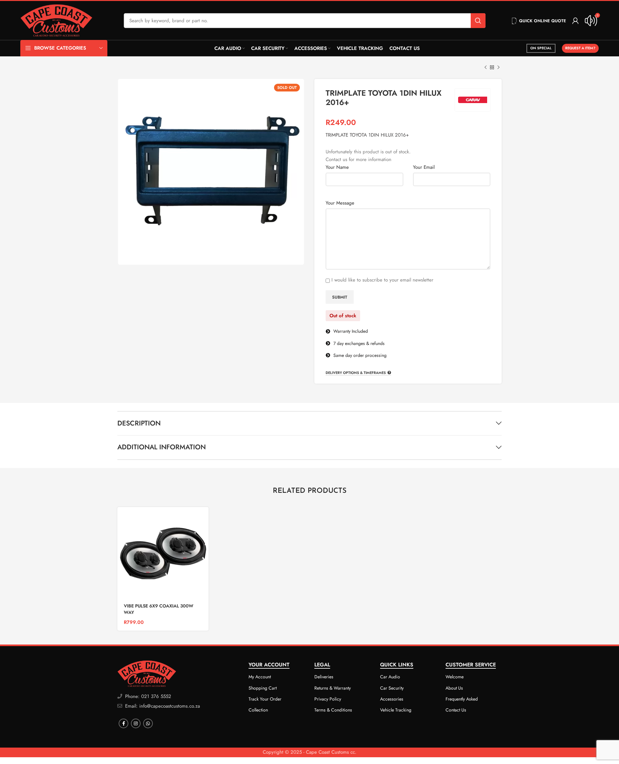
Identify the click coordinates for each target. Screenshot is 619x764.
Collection (258, 710)
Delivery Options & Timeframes (356, 373)
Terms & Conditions (333, 710)
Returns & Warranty (332, 688)
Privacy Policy (327, 699)
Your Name (337, 167)
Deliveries (323, 676)
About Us (454, 688)
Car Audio (390, 676)
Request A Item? (580, 48)
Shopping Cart (263, 688)
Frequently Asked (462, 699)
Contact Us (456, 710)
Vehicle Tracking (395, 710)
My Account (260, 676)
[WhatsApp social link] (148, 723)
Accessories (391, 699)
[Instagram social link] (136, 723)
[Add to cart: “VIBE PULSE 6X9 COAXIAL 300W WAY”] (204, 517)
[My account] (575, 20)
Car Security (392, 688)
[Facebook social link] (123, 723)
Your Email (424, 167)
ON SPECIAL (541, 48)
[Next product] (498, 67)
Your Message (340, 202)
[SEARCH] (478, 20)
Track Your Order (265, 699)
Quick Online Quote (542, 21)
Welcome (455, 676)
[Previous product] (485, 67)
